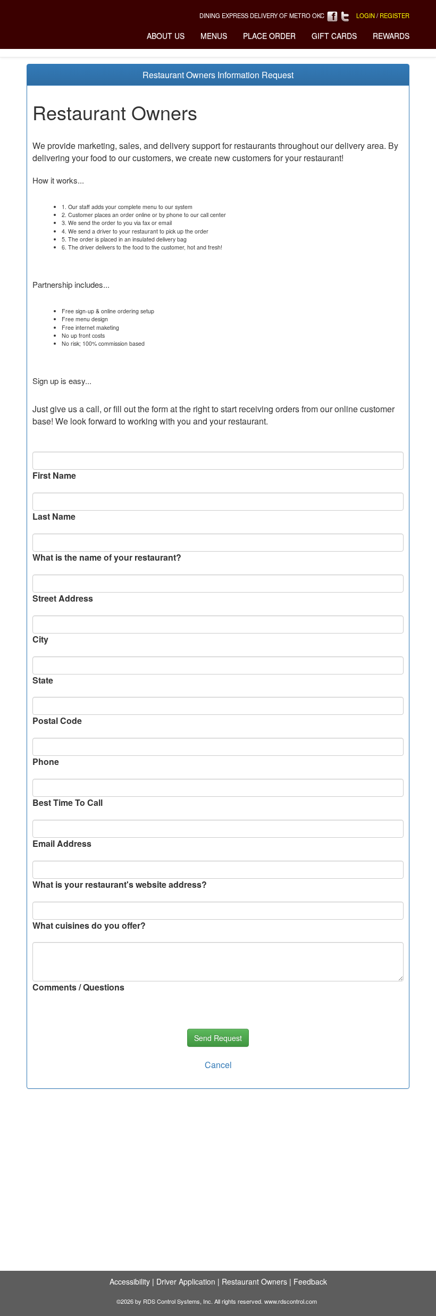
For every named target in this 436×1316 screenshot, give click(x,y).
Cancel (218, 1065)
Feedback (310, 1281)
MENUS (213, 35)
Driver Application (185, 1281)
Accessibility (130, 1281)
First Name (54, 475)
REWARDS (391, 35)
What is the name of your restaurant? (106, 557)
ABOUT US (166, 35)
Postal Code (57, 721)
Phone (45, 762)
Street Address (62, 598)
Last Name (54, 516)
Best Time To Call (67, 803)
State (42, 680)
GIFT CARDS (334, 35)
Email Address (61, 843)
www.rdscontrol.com (290, 1301)
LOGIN (365, 15)
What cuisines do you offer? (89, 925)
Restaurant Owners (254, 1281)
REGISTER (394, 15)
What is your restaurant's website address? (119, 884)
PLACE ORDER (269, 35)
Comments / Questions (78, 987)
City (40, 639)
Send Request (218, 1037)
